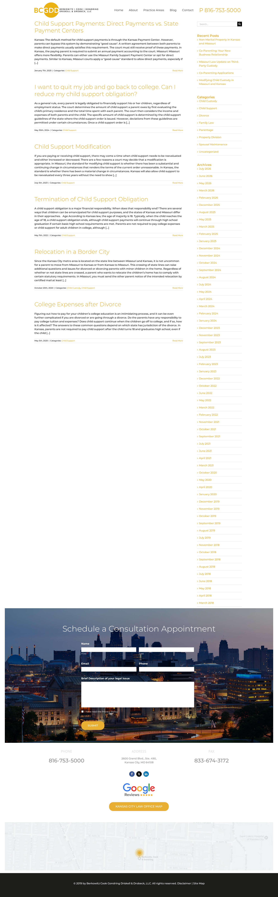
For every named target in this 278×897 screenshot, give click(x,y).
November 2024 (209, 255)
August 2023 (207, 349)
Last (141, 653)
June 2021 (205, 450)
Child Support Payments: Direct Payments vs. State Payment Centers (106, 27)
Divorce (204, 115)
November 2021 (209, 421)
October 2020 (208, 472)
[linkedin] (146, 774)
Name (85, 643)
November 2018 (209, 544)
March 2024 (206, 306)
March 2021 (206, 465)
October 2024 (208, 262)
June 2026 (205, 176)
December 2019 (209, 501)
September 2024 (210, 270)
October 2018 (207, 552)
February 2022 (208, 414)
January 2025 (207, 241)
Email (86, 663)
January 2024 (208, 320)
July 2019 (205, 537)
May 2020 (205, 479)
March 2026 (206, 190)
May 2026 (205, 183)
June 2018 (205, 581)
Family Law (206, 122)
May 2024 (205, 291)
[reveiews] (139, 782)
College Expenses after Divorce (77, 304)
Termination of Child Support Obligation (91, 199)
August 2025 (207, 212)
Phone (143, 663)
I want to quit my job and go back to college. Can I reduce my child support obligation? (105, 90)
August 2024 (207, 277)
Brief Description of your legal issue (105, 678)
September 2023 (210, 342)
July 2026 (205, 168)
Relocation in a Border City (71, 251)
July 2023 (205, 356)
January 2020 (208, 494)
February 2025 (208, 233)
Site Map (199, 883)
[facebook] (132, 774)
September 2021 (209, 436)
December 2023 (209, 327)
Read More (177, 70)
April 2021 (205, 458)
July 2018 (205, 573)
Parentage (206, 130)
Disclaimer (184, 883)
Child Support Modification (72, 146)
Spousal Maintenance (213, 144)
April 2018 (205, 595)
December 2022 (209, 378)
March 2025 (206, 226)
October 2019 (207, 516)
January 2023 (207, 371)
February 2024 (208, 313)
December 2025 (209, 204)
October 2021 (207, 429)
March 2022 (206, 407)
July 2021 (204, 443)
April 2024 (205, 299)
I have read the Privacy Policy (101, 711)
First (83, 653)
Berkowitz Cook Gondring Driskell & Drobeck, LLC (119, 883)
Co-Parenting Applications (216, 72)
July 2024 (205, 284)
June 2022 (205, 393)
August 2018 (207, 566)
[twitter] (139, 774)
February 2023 (208, 364)
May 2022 (205, 400)
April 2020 (205, 487)
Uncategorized (208, 151)
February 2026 (208, 197)
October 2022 (208, 385)
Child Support (72, 70)
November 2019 (209, 508)
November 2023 (209, 335)
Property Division (210, 137)
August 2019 (207, 530)
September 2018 (209, 559)
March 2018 (206, 602)
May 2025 (205, 219)
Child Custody (74, 288)
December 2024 (209, 248)
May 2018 (205, 588)
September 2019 (209, 523)
